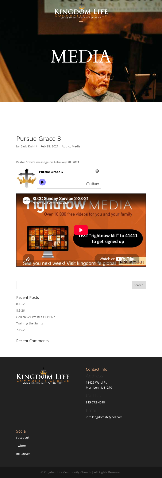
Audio (66, 146)
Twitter (21, 446)
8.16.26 (21, 304)
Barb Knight (28, 146)
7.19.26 (21, 330)
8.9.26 (20, 310)
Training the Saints (29, 323)
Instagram (23, 454)
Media (76, 146)
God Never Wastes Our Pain (35, 317)
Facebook (22, 438)
